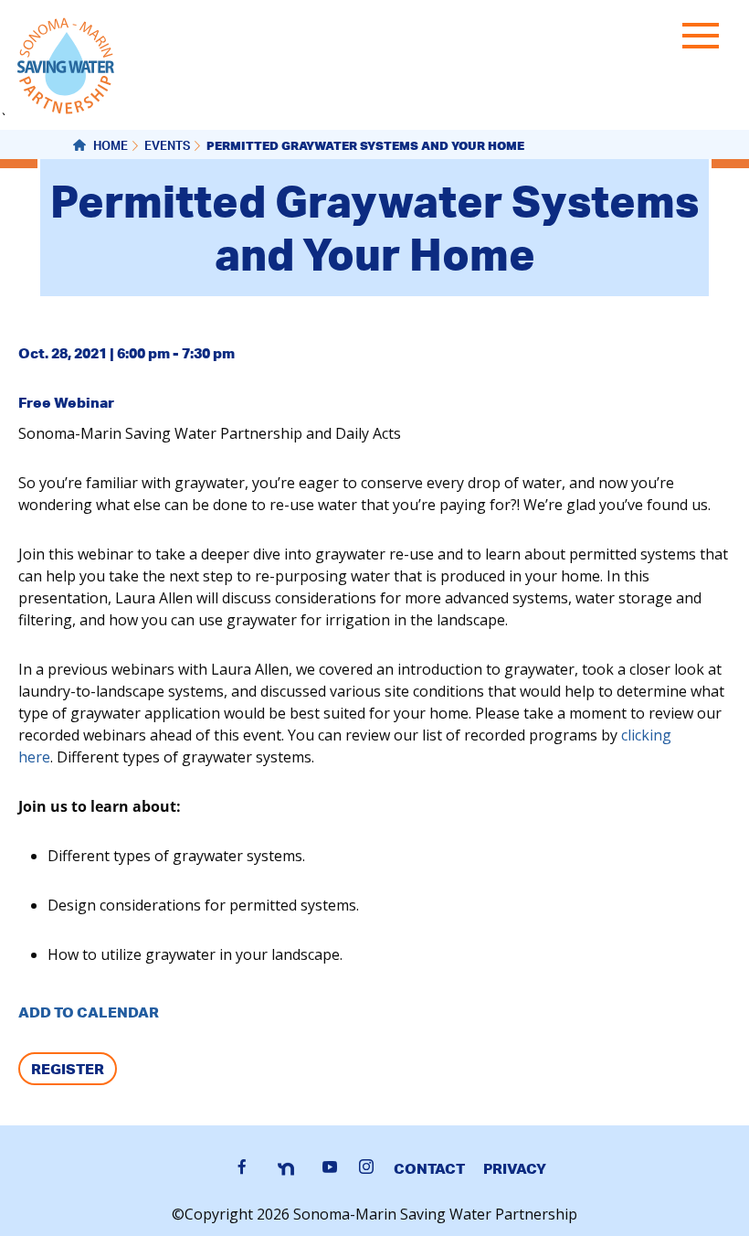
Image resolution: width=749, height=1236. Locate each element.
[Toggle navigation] (705, 39)
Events (167, 148)
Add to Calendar (88, 1012)
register (67, 1069)
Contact (429, 1168)
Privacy (514, 1168)
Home (109, 148)
